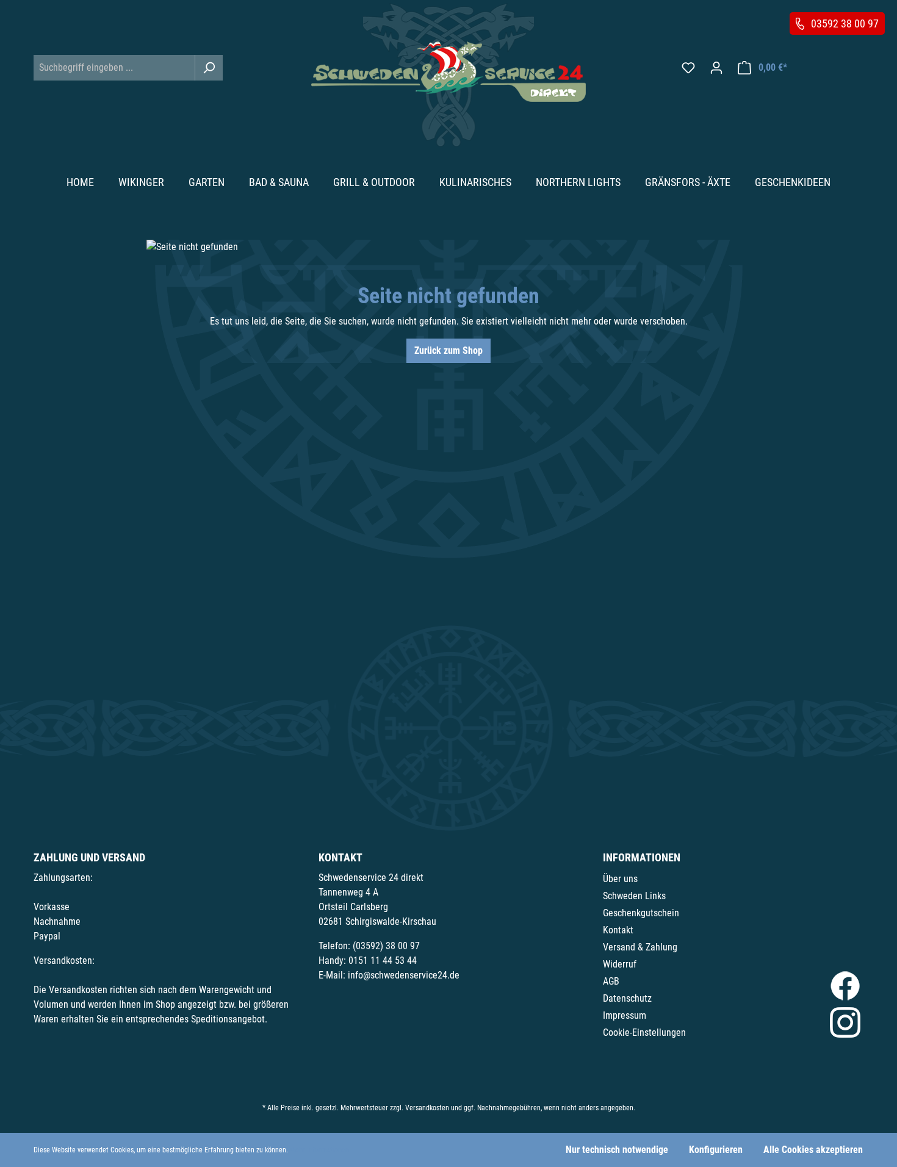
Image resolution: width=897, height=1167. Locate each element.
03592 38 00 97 (845, 23)
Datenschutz (627, 998)
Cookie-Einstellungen (644, 1032)
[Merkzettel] (688, 67)
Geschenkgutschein (641, 913)
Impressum (624, 1015)
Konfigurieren (716, 1149)
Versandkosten (427, 1108)
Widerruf (619, 964)
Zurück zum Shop (448, 350)
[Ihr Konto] (716, 67)
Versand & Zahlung (640, 947)
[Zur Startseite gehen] (448, 71)
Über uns (620, 879)
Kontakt (618, 930)
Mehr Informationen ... (323, 1150)
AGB (611, 981)
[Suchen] (209, 68)
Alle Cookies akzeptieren (813, 1149)
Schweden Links (634, 896)
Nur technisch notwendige (617, 1149)
